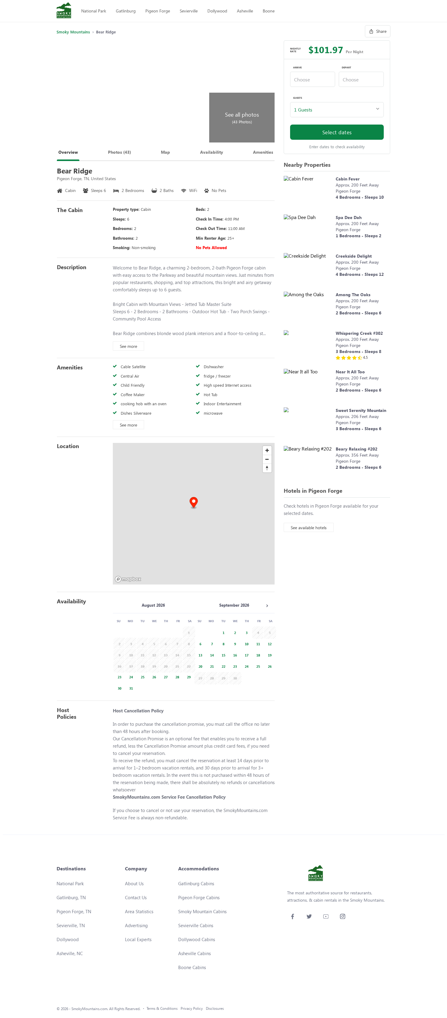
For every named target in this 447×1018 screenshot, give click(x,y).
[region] (194, 513)
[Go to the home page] (64, 10)
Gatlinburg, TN (71, 897)
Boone (269, 11)
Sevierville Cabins (195, 925)
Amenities (263, 152)
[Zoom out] (267, 459)
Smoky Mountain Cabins (202, 911)
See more (128, 346)
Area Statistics (139, 911)
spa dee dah (349, 217)
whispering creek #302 (359, 333)
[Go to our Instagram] (342, 916)
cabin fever (348, 178)
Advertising (136, 925)
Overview (68, 152)
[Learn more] (308, 192)
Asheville (245, 11)
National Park (93, 11)
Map (165, 152)
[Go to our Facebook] (292, 916)
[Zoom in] (267, 450)
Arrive (297, 67)
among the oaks (353, 294)
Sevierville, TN (71, 925)
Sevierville (189, 11)
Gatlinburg (126, 11)
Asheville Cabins (194, 953)
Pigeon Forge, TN (74, 911)
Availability (211, 152)
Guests (297, 98)
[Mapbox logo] (128, 579)
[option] (118, 676)
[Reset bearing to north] (267, 468)
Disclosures (215, 1008)
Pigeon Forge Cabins (199, 897)
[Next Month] (267, 605)
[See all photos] (132, 91)
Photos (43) (119, 152)
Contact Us (136, 897)
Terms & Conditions (162, 1008)
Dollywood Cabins (196, 939)
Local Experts (138, 939)
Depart (346, 67)
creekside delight (354, 256)
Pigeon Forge (157, 11)
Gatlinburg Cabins (196, 883)
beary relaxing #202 (356, 448)
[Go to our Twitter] (309, 916)
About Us (134, 883)
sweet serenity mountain (361, 410)
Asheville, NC (70, 953)
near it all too (350, 371)
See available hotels (309, 527)
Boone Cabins (192, 967)
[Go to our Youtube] (326, 916)
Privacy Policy (192, 1008)
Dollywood (217, 11)
